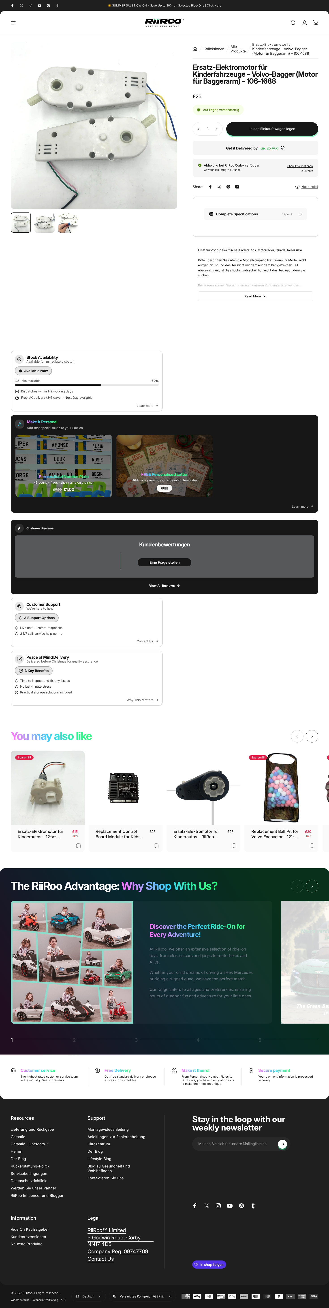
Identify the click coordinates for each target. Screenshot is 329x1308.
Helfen (16, 1151)
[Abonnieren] (282, 1144)
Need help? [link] (309, 186)
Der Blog (18, 1159)
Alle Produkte (238, 48)
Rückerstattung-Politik (30, 1166)
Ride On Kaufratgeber (30, 1229)
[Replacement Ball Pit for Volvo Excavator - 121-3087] (281, 788)
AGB (63, 1300)
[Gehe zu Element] (21, 222)
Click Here (214, 5)
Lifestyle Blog (99, 1159)
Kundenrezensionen (28, 1236)
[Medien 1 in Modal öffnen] (94, 125)
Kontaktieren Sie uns (106, 1178)
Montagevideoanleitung (108, 1129)
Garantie (18, 1137)
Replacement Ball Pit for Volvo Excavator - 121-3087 (274, 834)
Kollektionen (214, 49)
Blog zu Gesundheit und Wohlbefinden (109, 1168)
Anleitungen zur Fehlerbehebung (116, 1137)
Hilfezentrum (99, 1144)
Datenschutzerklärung (45, 1300)
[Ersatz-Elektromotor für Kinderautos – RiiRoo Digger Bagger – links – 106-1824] (203, 788)
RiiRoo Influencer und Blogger (37, 1195)
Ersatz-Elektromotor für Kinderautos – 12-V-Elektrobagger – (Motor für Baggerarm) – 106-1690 (43, 834)
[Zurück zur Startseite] (195, 48)
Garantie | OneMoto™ (30, 1144)
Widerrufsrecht (20, 1300)
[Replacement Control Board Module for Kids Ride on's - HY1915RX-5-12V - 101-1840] (125, 788)
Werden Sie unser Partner (33, 1188)
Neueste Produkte (27, 1244)
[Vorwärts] (165, 125)
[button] (63, 465)
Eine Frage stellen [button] (165, 562)
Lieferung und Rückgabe (32, 1129)
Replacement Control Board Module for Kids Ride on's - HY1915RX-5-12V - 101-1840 (120, 834)
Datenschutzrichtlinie (29, 1181)
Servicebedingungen (29, 1173)
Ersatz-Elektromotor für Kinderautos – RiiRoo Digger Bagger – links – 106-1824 (196, 834)
